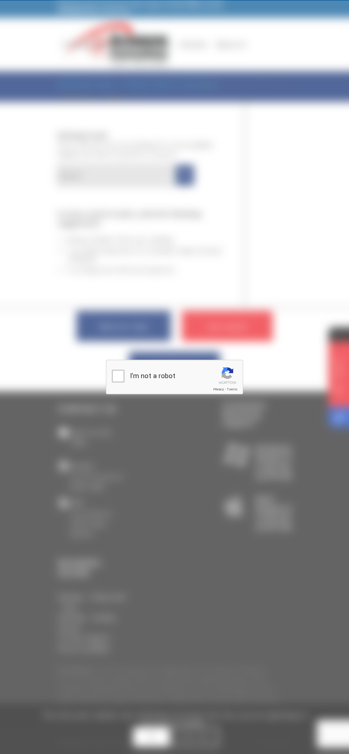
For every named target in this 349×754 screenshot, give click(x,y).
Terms (232, 389)
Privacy (218, 389)
